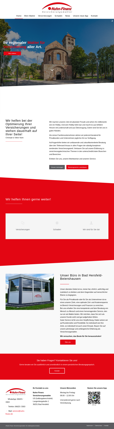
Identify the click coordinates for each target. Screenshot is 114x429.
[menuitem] (19, 16)
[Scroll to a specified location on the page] (52, 70)
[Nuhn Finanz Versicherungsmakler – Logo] (57, 6)
